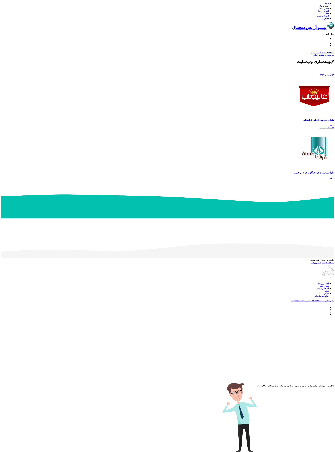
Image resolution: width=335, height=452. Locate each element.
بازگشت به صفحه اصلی (323, 55)
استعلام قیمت (323, 16)
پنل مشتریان (316, 52)
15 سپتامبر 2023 (327, 75)
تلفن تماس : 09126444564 (322, 300)
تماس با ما (324, 18)
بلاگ (327, 13)
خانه (327, 3)
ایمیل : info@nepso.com (301, 300)
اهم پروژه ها (323, 11)
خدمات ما (324, 6)
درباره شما (324, 8)
